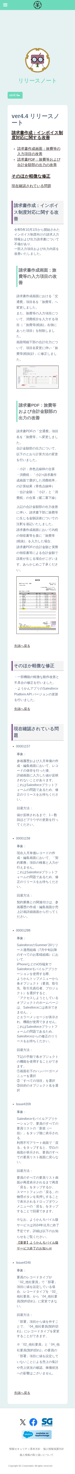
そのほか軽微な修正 (31, 176)
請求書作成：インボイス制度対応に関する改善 (37, 135)
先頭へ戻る (22, 646)
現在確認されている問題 (31, 186)
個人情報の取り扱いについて (36, 1454)
